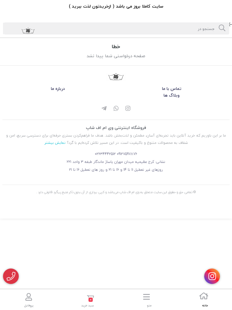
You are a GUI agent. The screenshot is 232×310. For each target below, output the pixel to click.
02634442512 (105, 154)
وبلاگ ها (171, 95)
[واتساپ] (116, 109)
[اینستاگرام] (128, 109)
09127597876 (127, 154)
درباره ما (58, 88)
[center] (222, 28)
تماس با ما (171, 88)
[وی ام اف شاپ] (116, 77)
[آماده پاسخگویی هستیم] (11, 276)
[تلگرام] (104, 109)
